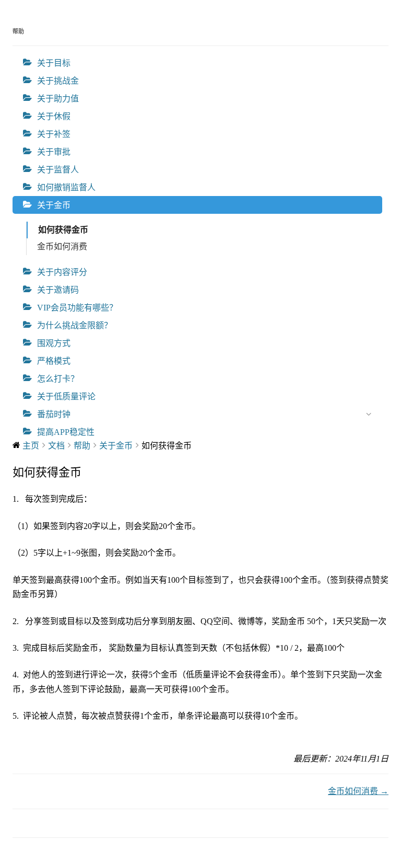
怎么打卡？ (58, 378)
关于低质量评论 (66, 396)
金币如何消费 (62, 246)
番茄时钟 (53, 414)
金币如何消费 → (358, 791)
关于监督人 (58, 169)
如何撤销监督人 (66, 187)
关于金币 (53, 205)
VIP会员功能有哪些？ (77, 307)
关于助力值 (58, 98)
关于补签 (53, 134)
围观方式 (53, 343)
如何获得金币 (63, 229)
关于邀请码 (58, 289)
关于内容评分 (62, 272)
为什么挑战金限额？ (74, 325)
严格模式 (53, 360)
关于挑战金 (58, 80)
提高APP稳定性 (66, 432)
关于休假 (53, 116)
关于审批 (53, 151)
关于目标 (53, 63)
